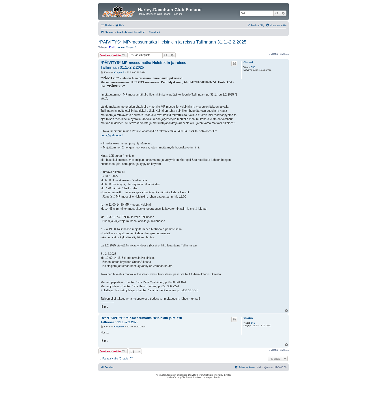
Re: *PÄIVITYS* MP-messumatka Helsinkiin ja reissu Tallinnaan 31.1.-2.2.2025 (141, 320)
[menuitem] (119, 25)
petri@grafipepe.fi (112, 135)
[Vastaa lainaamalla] (234, 63)
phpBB (191, 375)
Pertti (112, 47)
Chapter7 (131, 47)
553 (253, 67)
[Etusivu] (118, 11)
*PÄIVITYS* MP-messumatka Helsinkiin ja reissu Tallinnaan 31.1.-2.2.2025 (172, 41)
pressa (121, 47)
